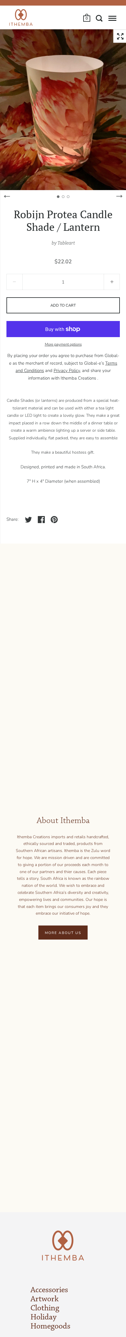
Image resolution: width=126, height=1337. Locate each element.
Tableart (66, 243)
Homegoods (50, 1326)
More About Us (63, 932)
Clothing (44, 1308)
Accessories (49, 1290)
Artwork (44, 1299)
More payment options (63, 344)
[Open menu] (112, 18)
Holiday (43, 1317)
